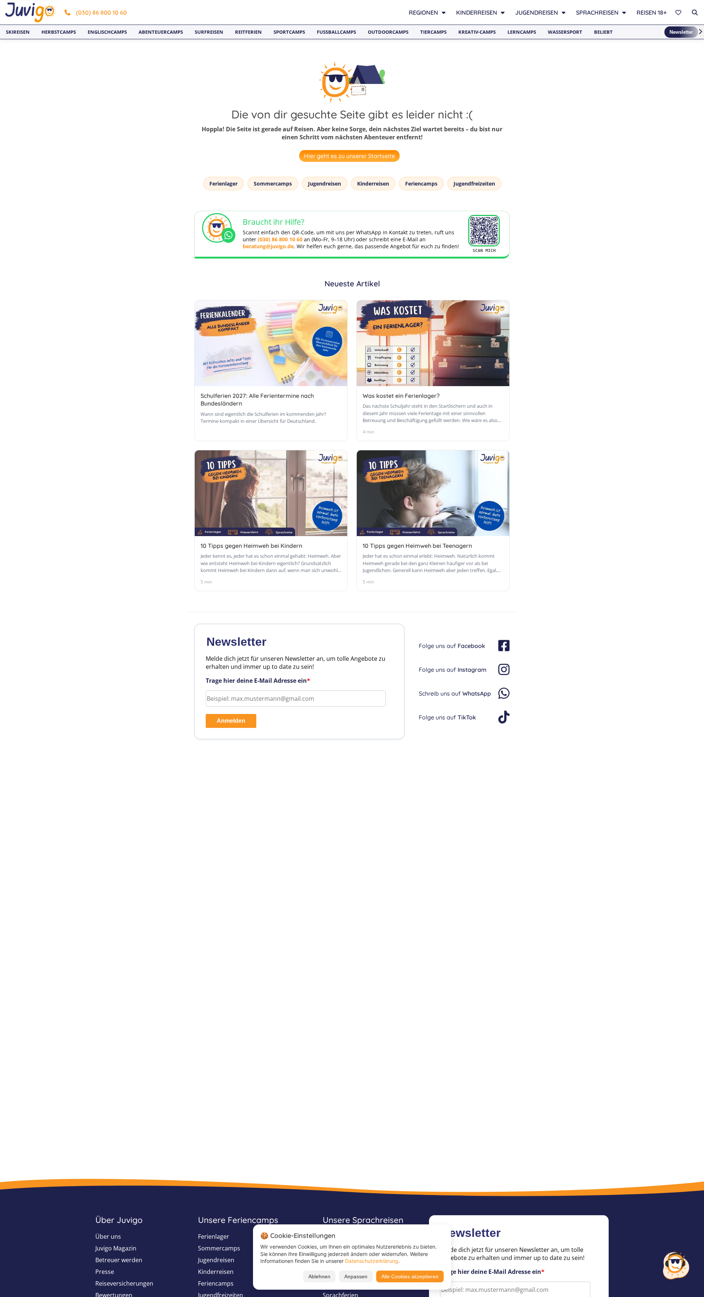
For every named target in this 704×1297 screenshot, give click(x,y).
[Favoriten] (679, 12)
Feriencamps (421, 183)
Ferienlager (223, 183)
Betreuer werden (118, 1260)
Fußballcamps (336, 32)
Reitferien (248, 32)
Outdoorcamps (388, 32)
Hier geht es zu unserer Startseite (349, 156)
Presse (104, 1272)
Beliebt (603, 32)
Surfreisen (209, 32)
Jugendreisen (324, 183)
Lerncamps (521, 32)
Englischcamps (107, 32)
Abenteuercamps (161, 32)
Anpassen (355, 1276)
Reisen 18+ (652, 12)
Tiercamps (433, 32)
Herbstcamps (58, 32)
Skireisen (18, 32)
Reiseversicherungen (124, 1283)
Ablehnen (319, 1276)
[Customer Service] (675, 1264)
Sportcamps (289, 32)
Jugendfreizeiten (474, 183)
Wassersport (565, 32)
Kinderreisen (373, 183)
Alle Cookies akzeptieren (410, 1276)
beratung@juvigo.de (268, 246)
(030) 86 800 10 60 (101, 12)
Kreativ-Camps (477, 32)
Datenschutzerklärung (371, 1261)
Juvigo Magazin (115, 1248)
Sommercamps (273, 183)
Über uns (108, 1236)
